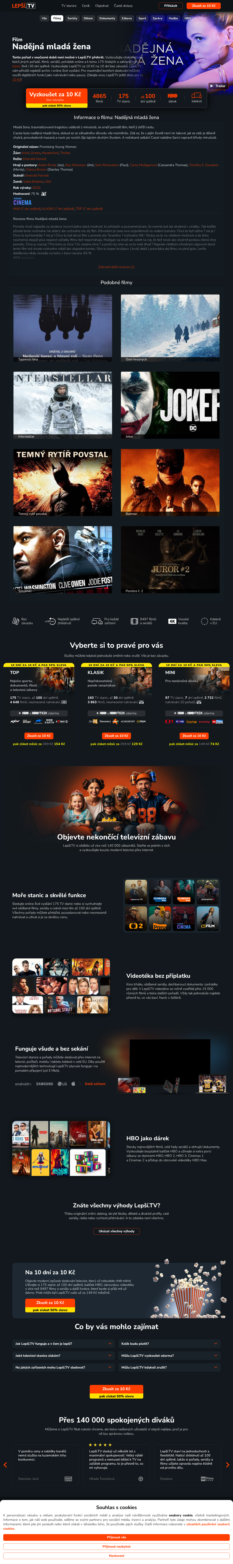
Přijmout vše (116, 1537)
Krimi (25, 153)
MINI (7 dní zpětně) (27, 209)
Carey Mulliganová (143, 165)
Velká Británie (33, 181)
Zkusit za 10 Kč (203, 6)
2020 (36, 188)
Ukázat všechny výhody (116, 1231)
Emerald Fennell (34, 159)
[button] (5, 1464)
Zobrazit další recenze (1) (116, 267)
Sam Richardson (107, 165)
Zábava (127, 18)
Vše (44, 18)
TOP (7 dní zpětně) (89, 209)
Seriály (72, 18)
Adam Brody (47, 165)
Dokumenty (107, 18)
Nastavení (116, 1556)
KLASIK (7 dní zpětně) (58, 209)
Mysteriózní (50, 153)
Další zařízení (95, 1084)
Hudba (173, 18)
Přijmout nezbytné (116, 1546)
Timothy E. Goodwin (204, 165)
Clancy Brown (36, 169)
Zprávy (157, 18)
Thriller (65, 153)
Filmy (57, 18)
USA (48, 181)
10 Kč (16, 79)
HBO (188, 18)
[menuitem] (218, 86)
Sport (142, 18)
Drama (36, 153)
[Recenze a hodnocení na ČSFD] (44, 194)
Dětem (88, 18)
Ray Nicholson (75, 165)
